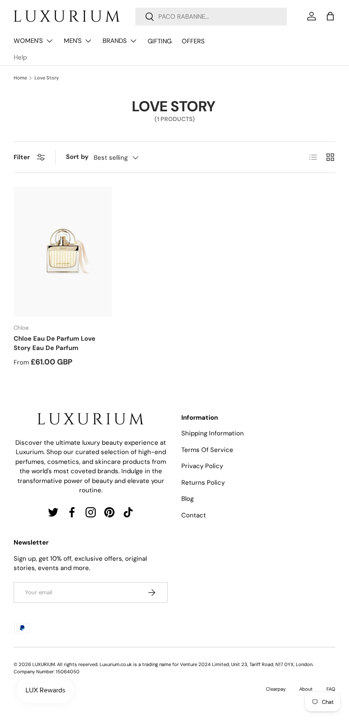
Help (20, 57)
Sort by (77, 156)
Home (20, 78)
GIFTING (160, 41)
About (306, 689)
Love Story (46, 78)
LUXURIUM (43, 664)
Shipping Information (212, 433)
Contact (193, 515)
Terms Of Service (207, 450)
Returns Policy (203, 482)
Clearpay (276, 689)
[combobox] (211, 16)
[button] (330, 16)
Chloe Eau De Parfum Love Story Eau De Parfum (54, 343)
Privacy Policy (202, 466)
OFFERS (193, 41)
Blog (187, 498)
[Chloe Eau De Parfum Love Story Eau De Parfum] (63, 251)
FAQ (330, 689)
